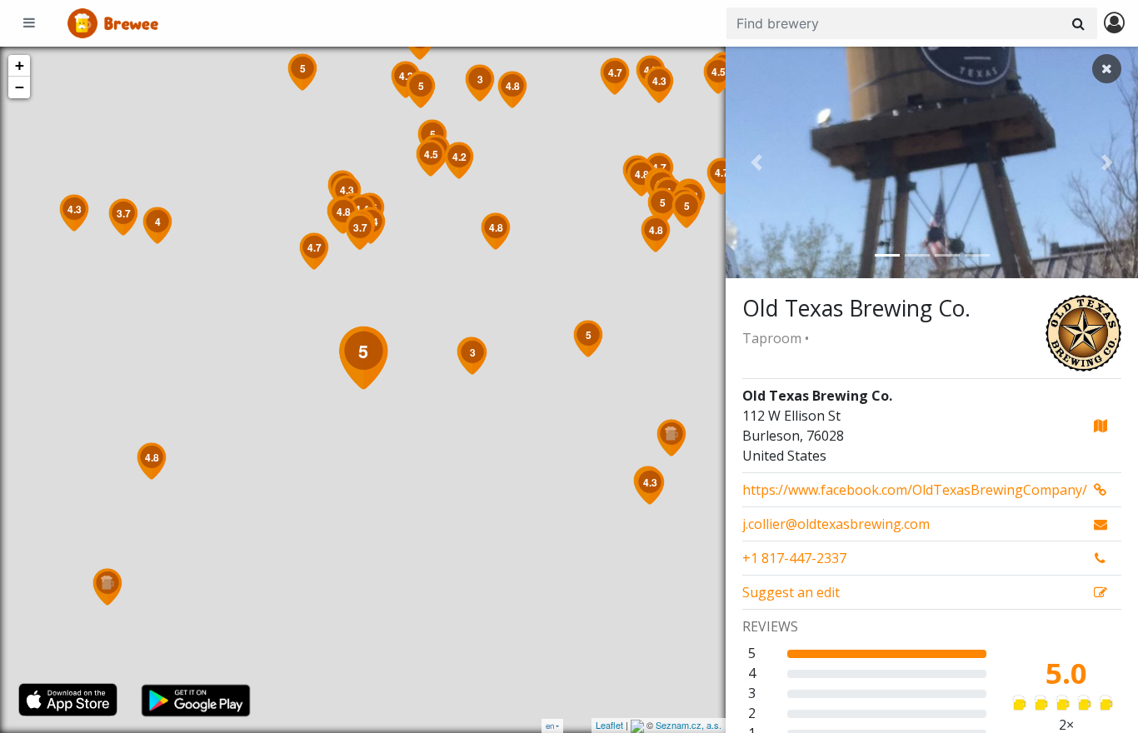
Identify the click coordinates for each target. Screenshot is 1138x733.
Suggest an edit (791, 592)
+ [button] (19, 65)
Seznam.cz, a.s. (688, 724)
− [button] (19, 87)
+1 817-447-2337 (794, 558)
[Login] (1114, 23)
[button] (756, 162)
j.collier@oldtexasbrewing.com (836, 524)
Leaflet (609, 724)
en (550, 726)
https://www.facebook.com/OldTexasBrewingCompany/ (914, 490)
